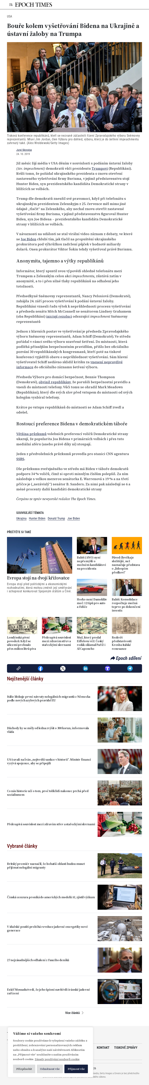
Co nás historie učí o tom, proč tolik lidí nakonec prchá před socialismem (47, 793)
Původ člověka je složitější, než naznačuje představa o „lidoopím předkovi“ (126, 565)
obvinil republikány (55, 382)
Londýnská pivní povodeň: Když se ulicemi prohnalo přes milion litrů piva (21, 643)
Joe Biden (28, 239)
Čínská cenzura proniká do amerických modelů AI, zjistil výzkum (51, 897)
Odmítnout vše (50, 1069)
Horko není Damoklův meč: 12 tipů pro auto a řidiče (92, 603)
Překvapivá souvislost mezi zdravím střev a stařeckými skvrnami (56, 641)
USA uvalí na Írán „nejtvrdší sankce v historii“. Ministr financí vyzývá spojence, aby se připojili (49, 761)
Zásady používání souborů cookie (57, 1059)
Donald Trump (56, 518)
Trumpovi (100, 168)
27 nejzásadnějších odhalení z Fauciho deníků (38, 960)
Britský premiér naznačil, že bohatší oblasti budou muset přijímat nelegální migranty (46, 865)
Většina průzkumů (31, 434)
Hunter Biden (37, 518)
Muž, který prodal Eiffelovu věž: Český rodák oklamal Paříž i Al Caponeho (91, 643)
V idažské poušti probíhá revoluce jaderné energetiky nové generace (47, 928)
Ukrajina (21, 518)
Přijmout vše (76, 1069)
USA (9, 16)
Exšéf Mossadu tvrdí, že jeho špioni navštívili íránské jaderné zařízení (48, 991)
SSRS (20, 459)
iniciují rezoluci (59, 316)
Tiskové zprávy (125, 1047)
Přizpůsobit (24, 1069)
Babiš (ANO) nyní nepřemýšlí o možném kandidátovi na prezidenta (91, 563)
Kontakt (103, 1047)
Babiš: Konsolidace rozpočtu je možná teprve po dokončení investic (126, 605)
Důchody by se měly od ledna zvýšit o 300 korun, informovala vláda (48, 730)
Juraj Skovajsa (24, 149)
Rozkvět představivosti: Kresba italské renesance (122, 643)
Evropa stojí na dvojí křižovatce (38, 578)
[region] (50, 1052)
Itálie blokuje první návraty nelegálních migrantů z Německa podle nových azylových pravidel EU (48, 698)
